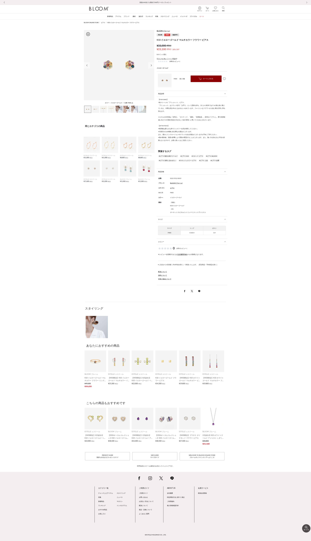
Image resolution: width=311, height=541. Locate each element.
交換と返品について (164, 279)
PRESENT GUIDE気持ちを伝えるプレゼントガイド (107, 456)
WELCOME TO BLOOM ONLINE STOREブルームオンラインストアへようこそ (202, 456)
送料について (162, 275)
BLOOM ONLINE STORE (91, 22)
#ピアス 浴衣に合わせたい (167, 160)
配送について (162, 271)
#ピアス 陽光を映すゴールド (168, 156)
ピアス (103, 22)
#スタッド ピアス (197, 156)
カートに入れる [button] (208, 78)
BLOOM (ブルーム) (163, 31)
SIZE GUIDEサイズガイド (154, 456)
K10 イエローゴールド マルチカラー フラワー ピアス (123, 22)
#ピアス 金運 (215, 160)
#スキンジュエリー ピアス (187, 160)
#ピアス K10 (185, 156)
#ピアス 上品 (203, 160)
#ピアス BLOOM (211, 156)
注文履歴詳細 (182, 254)
